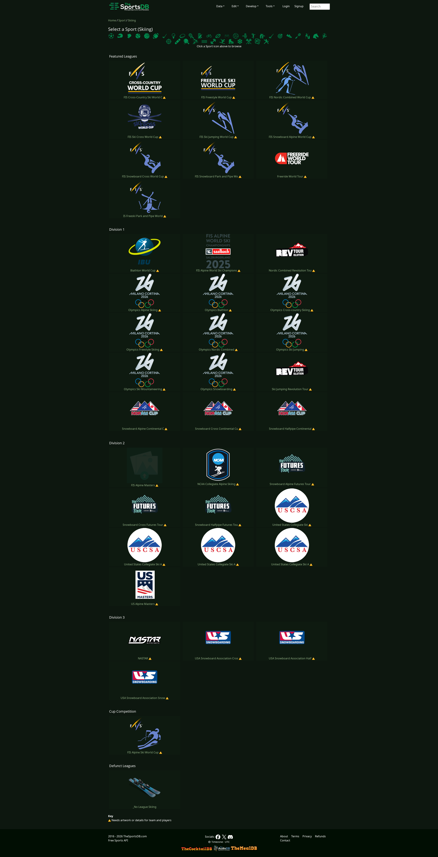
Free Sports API (118, 840)
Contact (285, 840)
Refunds (320, 836)
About (284, 836)
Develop (251, 6)
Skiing (132, 20)
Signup (299, 6)
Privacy (307, 836)
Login (286, 6)
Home (112, 20)
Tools (269, 6)
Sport (122, 20)
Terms (295, 836)
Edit (234, 6)
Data (219, 6)
